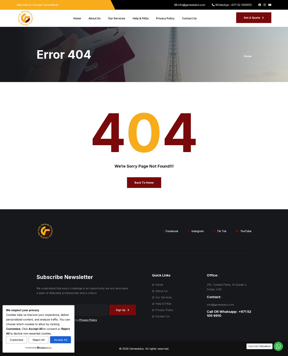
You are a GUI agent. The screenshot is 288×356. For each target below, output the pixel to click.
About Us (94, 18)
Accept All (60, 339)
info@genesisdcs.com (191, 5)
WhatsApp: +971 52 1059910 (233, 5)
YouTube (246, 231)
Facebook (172, 231)
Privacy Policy (165, 18)
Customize (16, 339)
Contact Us (189, 18)
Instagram (198, 231)
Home (77, 18)
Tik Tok (221, 231)
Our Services (116, 18)
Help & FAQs (141, 18)
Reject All (38, 339)
